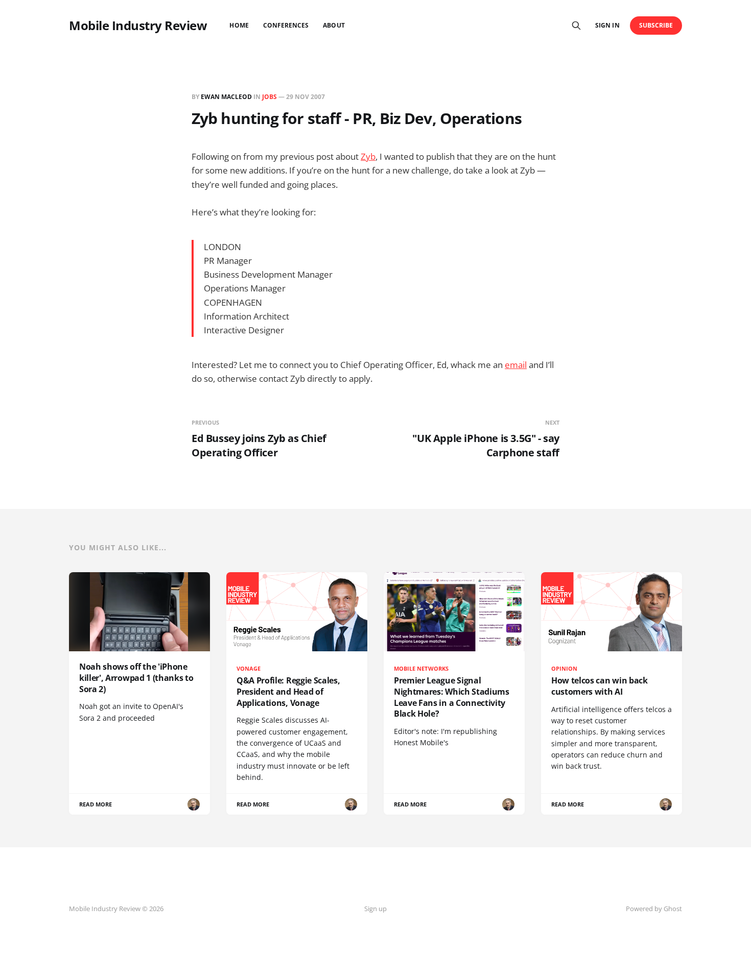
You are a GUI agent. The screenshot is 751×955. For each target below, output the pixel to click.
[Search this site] (576, 25)
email (516, 365)
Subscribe (656, 25)
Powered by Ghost (654, 908)
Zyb (368, 156)
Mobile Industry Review (138, 25)
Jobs (269, 96)
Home (238, 25)
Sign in (607, 25)
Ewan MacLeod (226, 96)
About (333, 25)
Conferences (286, 25)
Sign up (375, 908)
